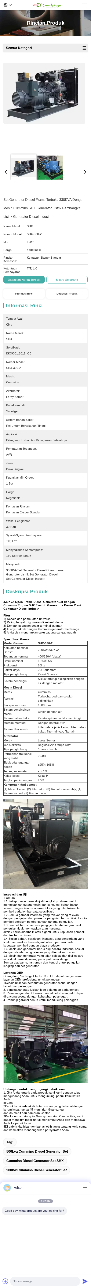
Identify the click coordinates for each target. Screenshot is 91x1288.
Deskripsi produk (67, 293)
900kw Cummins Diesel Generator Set (36, 1170)
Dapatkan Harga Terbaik (24, 279)
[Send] (85, 1281)
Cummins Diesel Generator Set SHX (35, 1161)
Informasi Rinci (24, 293)
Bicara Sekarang (67, 279)
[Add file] (5, 1281)
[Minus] (85, 1187)
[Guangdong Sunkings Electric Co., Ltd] (47, 5)
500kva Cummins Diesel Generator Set (37, 1151)
